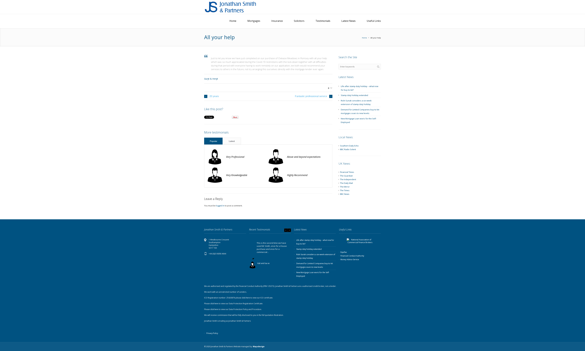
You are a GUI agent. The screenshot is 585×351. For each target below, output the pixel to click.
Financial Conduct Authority (352, 256)
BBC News (344, 194)
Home (364, 38)
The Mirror (345, 186)
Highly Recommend (297, 175)
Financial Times (347, 172)
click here (246, 297)
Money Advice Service (349, 259)
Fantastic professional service (311, 96)
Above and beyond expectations (304, 157)
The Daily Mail (346, 183)
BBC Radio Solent (348, 149)
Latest (232, 141)
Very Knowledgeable (236, 175)
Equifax (343, 252)
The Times (344, 190)
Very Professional (235, 157)
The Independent (348, 179)
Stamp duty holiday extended (354, 95)
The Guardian (346, 175)
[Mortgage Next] (234, 7)
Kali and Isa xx (263, 263)
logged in (220, 205)
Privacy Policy (212, 333)
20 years (214, 96)
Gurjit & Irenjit (211, 78)
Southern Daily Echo (349, 145)
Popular (213, 141)
